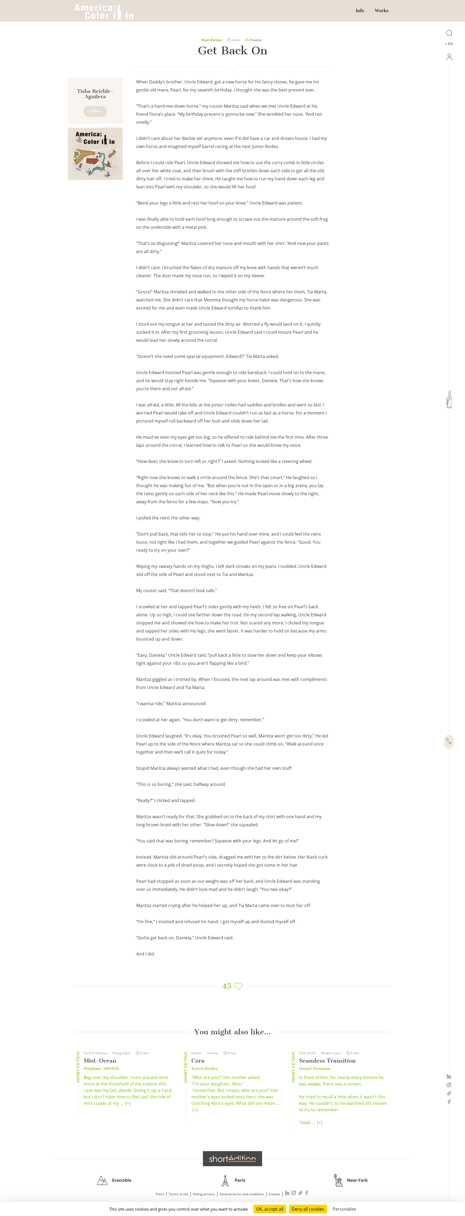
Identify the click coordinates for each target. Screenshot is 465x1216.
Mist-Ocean (100, 1060)
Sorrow (212, 1053)
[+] (128, 1103)
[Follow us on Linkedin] (449, 1077)
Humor (196, 1053)
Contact (274, 1194)
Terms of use (178, 1194)
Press (160, 1194)
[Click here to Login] (449, 57)
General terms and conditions (242, 1194)
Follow (95, 111)
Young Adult (121, 1053)
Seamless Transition (327, 1060)
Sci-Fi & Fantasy (95, 1053)
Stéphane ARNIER (101, 1068)
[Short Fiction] (95, 154)
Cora (198, 1060)
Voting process (204, 1194)
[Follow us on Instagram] (449, 1085)
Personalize (344, 1209)
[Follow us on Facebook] (449, 1102)
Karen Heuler (204, 1068)
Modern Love (331, 1053)
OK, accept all (269, 1209)
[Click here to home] (232, 1158)
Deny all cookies (308, 1209)
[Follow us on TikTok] (449, 1094)
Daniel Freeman (314, 1068)
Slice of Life (307, 1053)
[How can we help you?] (449, 741)
